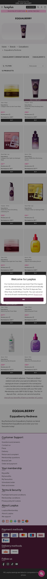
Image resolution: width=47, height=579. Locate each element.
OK (23, 299)
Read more (38, 294)
